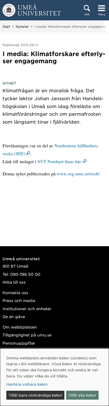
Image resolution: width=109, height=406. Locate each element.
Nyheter (22, 26)
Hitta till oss (14, 282)
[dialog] (54, 377)
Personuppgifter (19, 342)
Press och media (19, 300)
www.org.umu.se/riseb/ (78, 174)
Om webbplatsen (20, 326)
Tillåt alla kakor (82, 395)
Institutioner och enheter (27, 308)
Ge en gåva (14, 316)
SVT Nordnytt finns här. (60, 161)
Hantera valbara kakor (27, 384)
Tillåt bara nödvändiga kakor (35, 395)
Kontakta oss (15, 292)
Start (6, 26)
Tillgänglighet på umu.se (27, 334)
